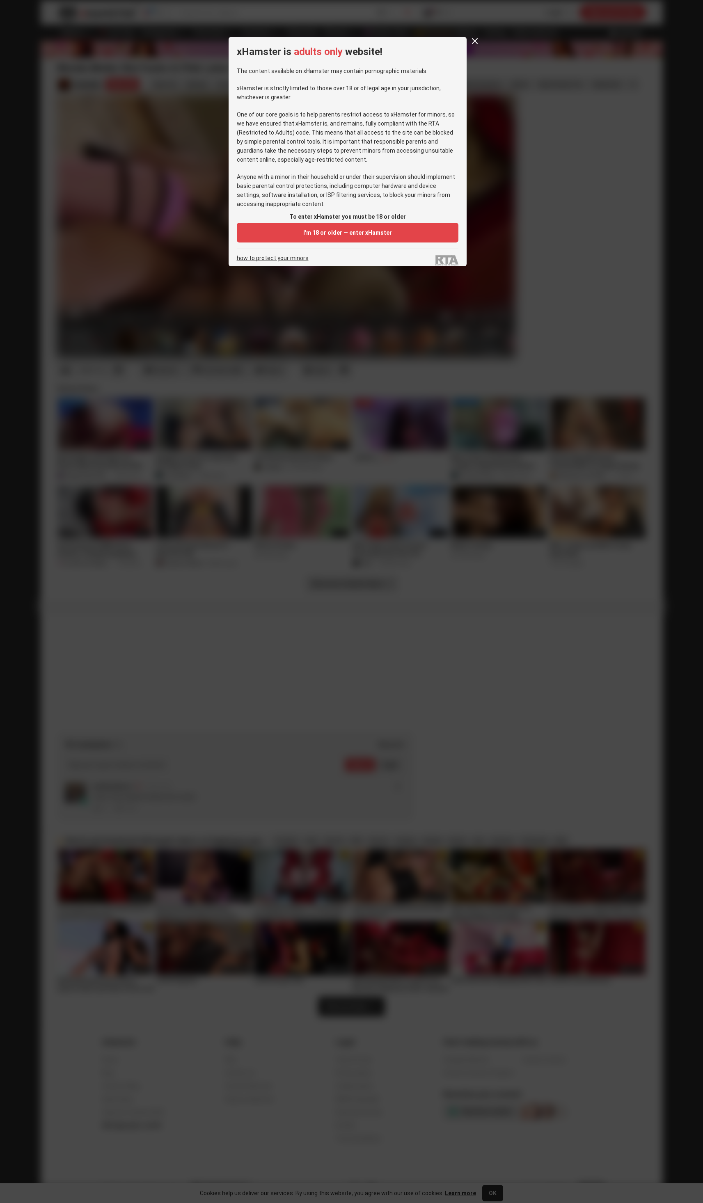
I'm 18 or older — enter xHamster (347, 232)
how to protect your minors (273, 258)
